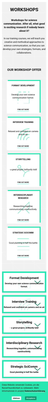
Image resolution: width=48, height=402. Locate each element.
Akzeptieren (30, 398)
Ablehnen (16, 398)
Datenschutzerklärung (35, 391)
